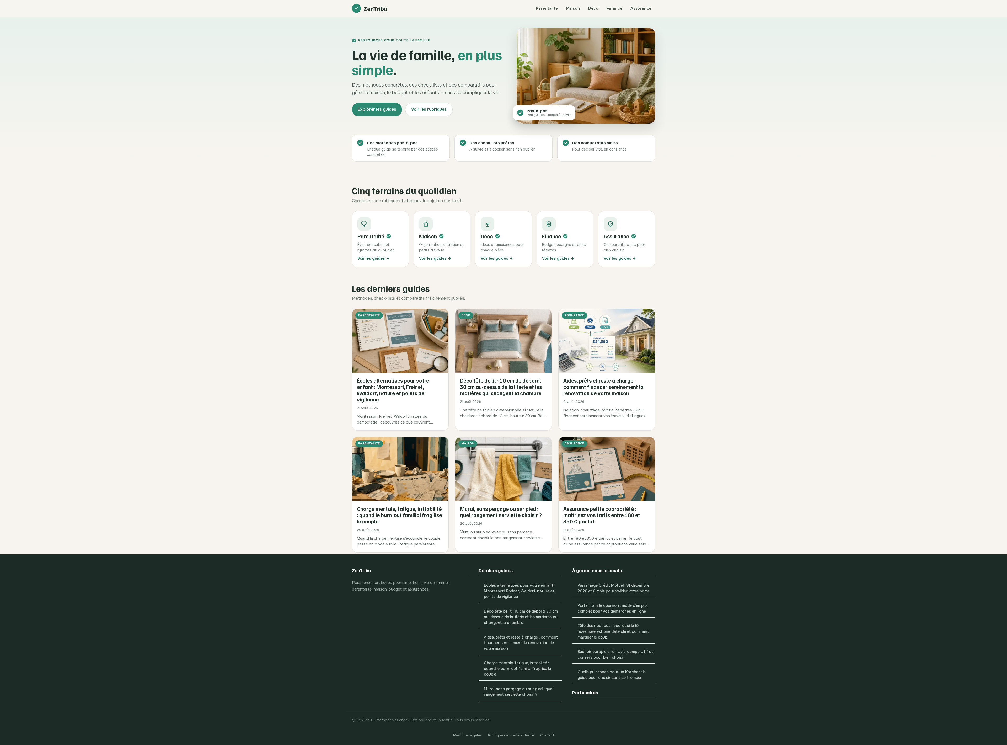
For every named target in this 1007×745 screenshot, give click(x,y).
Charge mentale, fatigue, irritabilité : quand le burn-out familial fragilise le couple (517, 669)
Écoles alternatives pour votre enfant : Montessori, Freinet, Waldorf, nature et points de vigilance (519, 591)
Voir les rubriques (429, 109)
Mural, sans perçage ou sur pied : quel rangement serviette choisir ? (518, 692)
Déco (593, 8)
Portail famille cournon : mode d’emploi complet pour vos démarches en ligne (612, 608)
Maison (573, 8)
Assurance (640, 8)
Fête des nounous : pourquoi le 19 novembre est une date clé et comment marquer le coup (613, 631)
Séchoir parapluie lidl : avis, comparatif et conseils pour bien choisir (615, 654)
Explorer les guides (377, 109)
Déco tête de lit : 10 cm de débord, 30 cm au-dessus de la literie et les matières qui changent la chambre (521, 617)
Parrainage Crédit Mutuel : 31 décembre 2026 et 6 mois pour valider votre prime (613, 588)
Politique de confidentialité (511, 735)
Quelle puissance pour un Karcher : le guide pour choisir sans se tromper (611, 674)
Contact (547, 735)
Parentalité (547, 8)
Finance (614, 8)
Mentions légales (467, 735)
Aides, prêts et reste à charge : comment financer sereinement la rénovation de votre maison (521, 643)
